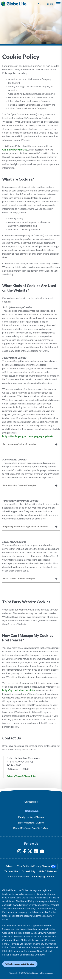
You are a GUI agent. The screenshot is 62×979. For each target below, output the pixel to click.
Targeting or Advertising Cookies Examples (25, 526)
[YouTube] (42, 851)
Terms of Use (11, 871)
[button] (58, 3)
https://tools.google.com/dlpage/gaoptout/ (27, 436)
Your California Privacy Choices (33, 866)
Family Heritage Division (31, 817)
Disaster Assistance (18, 876)
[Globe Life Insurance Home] (13, 4)
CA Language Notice (43, 876)
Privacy (10, 866)
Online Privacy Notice (14, 149)
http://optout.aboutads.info (18, 690)
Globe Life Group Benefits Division (31, 828)
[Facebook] (24, 851)
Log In (50, 4)
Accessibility (28, 871)
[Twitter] (30, 851)
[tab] (31, 444)
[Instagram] (19, 851)
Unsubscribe (31, 801)
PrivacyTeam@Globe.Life (21, 776)
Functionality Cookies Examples (19, 485)
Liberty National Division (31, 822)
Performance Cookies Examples (19, 444)
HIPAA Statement (48, 871)
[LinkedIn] (36, 851)
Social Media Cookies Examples (19, 578)
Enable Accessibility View (21, 964)
